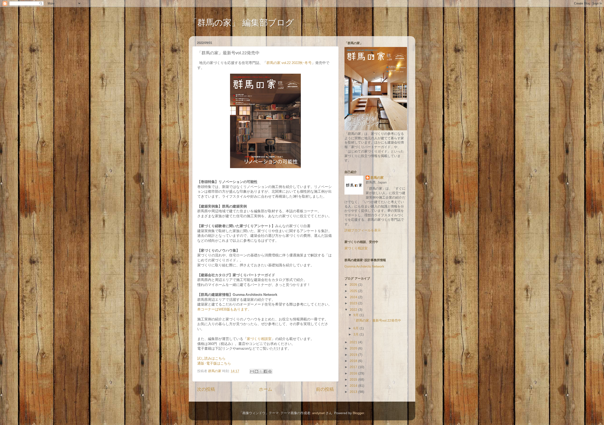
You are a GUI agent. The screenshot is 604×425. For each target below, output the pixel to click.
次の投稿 (206, 389)
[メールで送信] (252, 371)
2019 (354, 355)
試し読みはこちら (211, 358)
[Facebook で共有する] (265, 371)
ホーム (265, 389)
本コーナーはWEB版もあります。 (224, 309)
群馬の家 (377, 177)
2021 (354, 342)
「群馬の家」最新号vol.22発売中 (376, 320)
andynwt (318, 413)
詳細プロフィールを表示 (362, 230)
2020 (354, 348)
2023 (354, 303)
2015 (354, 379)
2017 (354, 367)
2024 (354, 297)
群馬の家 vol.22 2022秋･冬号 (289, 63)
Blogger (358, 413)
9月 (356, 315)
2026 (354, 284)
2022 (354, 309)
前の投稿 (325, 389)
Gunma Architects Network (364, 266)
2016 (354, 373)
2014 (354, 385)
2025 (354, 291)
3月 (356, 334)
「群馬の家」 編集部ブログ (241, 22)
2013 (354, 392)
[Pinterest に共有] (270, 371)
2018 (354, 361)
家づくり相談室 (259, 339)
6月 (356, 328)
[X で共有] (261, 371)
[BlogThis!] (256, 371)
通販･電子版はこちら (214, 363)
